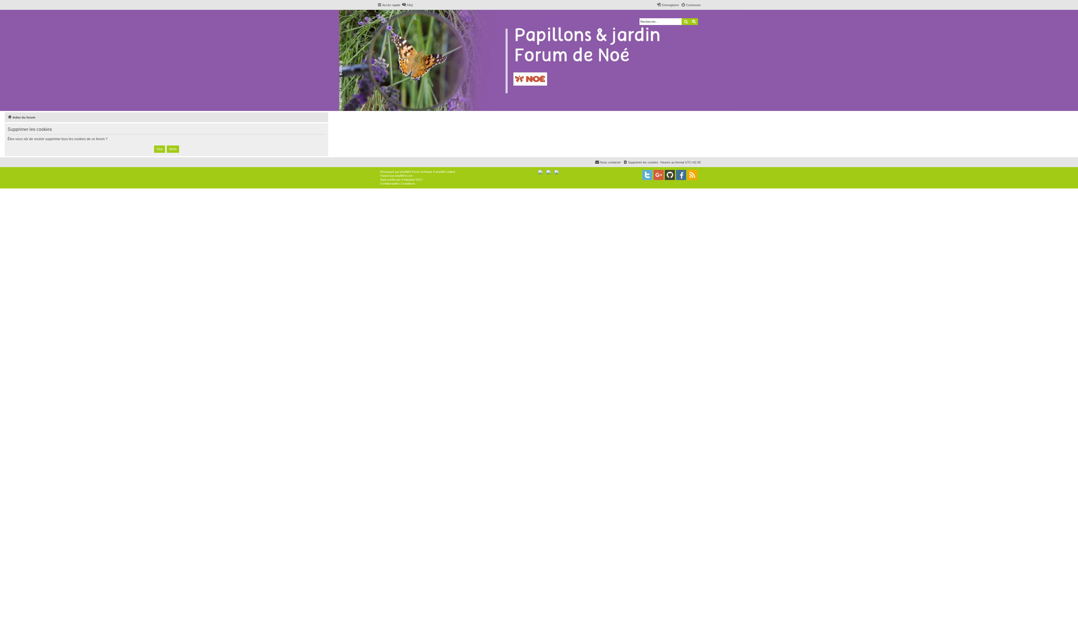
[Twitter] (647, 175)
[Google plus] (659, 175)
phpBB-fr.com (403, 175)
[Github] (670, 175)
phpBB (404, 171)
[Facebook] (681, 175)
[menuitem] (407, 5)
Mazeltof (409, 179)
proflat (391, 179)
